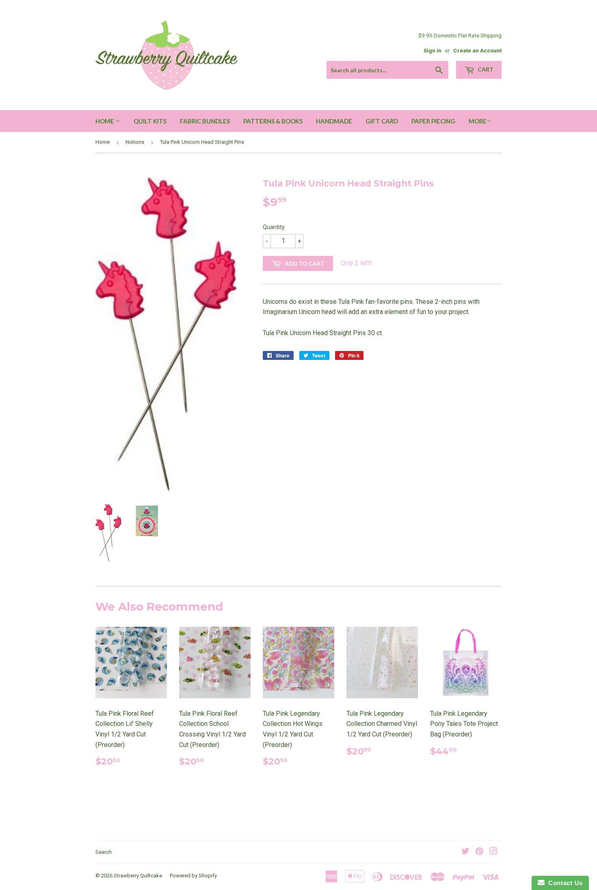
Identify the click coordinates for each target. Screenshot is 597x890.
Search (103, 852)
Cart (484, 69)
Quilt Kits (150, 121)
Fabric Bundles (205, 121)
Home (105, 121)
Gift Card (382, 121)
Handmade (334, 121)
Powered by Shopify (193, 876)
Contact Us (564, 882)
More (478, 121)
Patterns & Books (273, 121)
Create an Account (477, 50)
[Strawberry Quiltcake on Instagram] (493, 852)
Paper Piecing (433, 121)
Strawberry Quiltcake (138, 876)
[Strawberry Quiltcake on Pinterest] (479, 852)
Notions (134, 142)
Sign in (432, 50)
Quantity (274, 227)
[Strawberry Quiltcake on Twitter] (465, 852)
